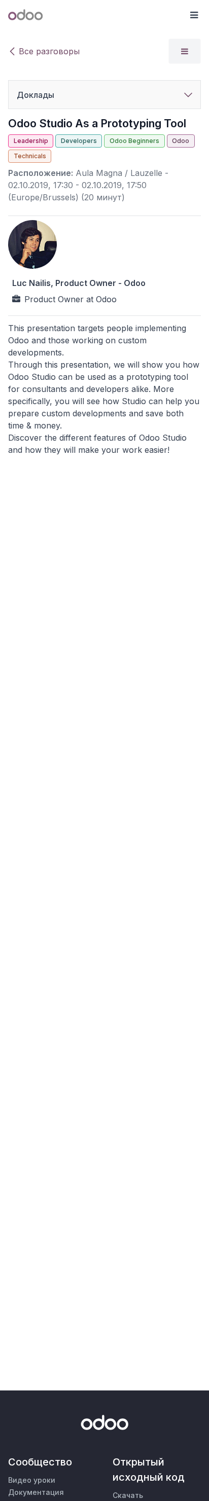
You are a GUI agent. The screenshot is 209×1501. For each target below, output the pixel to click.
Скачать (128, 1495)
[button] (194, 15)
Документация (36, 1492)
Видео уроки (31, 1480)
